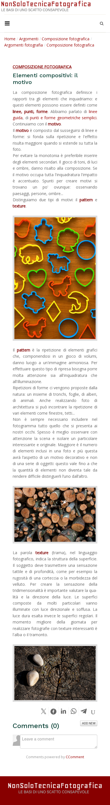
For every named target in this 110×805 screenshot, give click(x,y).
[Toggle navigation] (7, 23)
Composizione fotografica (42, 66)
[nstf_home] (46, 6)
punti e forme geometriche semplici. (63, 117)
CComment (75, 757)
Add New (88, 723)
